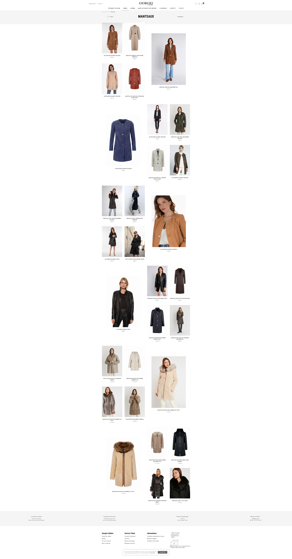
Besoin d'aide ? (255, 516)
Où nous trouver (106, 541)
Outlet (181, 8)
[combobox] (92, 3)
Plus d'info (152, 553)
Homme (132, 8)
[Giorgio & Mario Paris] (146, 3)
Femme (125, 8)
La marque (163, 8)
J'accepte (162, 552)
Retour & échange (182, 516)
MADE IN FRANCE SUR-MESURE (147, 8)
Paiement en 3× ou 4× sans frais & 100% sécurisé (109, 519)
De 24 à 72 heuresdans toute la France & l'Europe (36, 519)
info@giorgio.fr (255, 518)
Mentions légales (152, 538)
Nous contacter (106, 543)
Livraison (127, 538)
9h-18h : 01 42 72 (255, 520)
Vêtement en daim (114, 8)
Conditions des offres (153, 541)
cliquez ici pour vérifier (180, 547)
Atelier (104, 538)
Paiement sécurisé (109, 516)
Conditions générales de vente (155, 536)
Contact (173, 8)
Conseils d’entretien (130, 536)
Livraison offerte (36, 516)
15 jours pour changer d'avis (183, 519)
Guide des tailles (106, 536)
